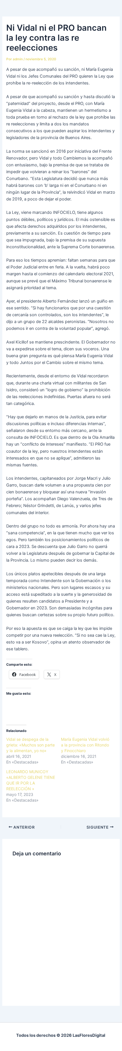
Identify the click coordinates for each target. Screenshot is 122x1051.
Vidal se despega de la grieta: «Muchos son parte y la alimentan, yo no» (30, 745)
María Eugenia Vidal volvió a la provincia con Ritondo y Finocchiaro (85, 745)
